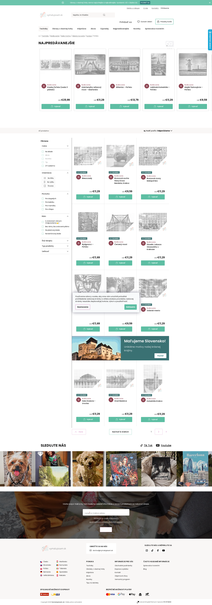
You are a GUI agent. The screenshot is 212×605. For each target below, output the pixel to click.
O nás (145, 8)
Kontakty (155, 8)
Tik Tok (148, 445)
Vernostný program (122, 579)
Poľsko (45, 568)
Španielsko (63, 572)
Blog (145, 569)
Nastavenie (82, 307)
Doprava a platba (121, 569)
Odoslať (106, 529)
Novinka (48, 159)
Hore (81, 432)
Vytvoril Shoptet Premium (148, 602)
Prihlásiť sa (126, 22)
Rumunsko (63, 565)
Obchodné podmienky (123, 565)
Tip (46, 162)
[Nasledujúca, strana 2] (159, 432)
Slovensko (47, 565)
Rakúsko (62, 575)
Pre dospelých (50, 199)
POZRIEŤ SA (145, 3)
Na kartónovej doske (53, 234)
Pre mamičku (50, 206)
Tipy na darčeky (92, 583)
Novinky (89, 579)
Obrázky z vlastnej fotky (95, 569)
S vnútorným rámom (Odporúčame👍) (53, 222)
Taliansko (63, 568)
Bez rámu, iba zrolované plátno (57, 227)
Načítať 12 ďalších (120, 432)
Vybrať (57, 106)
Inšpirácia (90, 572)
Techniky (89, 565)
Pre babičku (49, 202)
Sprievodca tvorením (151, 565)
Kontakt (118, 572)
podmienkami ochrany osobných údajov (106, 522)
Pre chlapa (49, 209)
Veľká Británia (48, 575)
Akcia (47, 155)
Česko (45, 561)
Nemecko (47, 572)
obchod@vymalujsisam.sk (103, 550)
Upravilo (164, 602)
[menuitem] (44, 28)
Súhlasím (130, 307)
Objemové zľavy (121, 576)
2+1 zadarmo (50, 166)
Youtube (166, 445)
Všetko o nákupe (133, 8)
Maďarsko (63, 561)
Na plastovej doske (52, 230)
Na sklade (49, 152)
